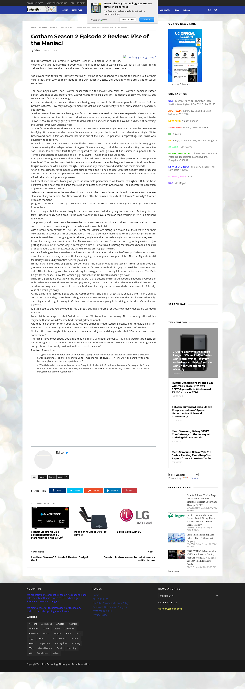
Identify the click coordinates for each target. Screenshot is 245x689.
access (32, 643)
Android (73, 623)
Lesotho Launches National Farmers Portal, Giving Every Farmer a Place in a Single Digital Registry (201, 520)
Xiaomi (62, 638)
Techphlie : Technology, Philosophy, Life (55, 664)
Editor (60, 452)
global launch (45, 648)
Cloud (57, 628)
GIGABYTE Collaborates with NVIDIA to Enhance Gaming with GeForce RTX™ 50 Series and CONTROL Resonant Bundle (201, 558)
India (186, 10)
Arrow (46, 628)
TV (71, 27)
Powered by (95, 20)
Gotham (43, 27)
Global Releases (35, 3)
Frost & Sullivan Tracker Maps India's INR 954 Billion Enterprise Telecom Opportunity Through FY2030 (202, 500)
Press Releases (78, 3)
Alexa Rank (47, 623)
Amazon (60, 623)
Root (41, 638)
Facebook (33, 633)
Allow (147, 19)
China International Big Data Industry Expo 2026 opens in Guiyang (200, 537)
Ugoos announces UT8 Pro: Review (90, 533)
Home (65, 10)
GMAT (46, 633)
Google (57, 633)
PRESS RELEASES (101, 599)
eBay (31, 648)
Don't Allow (128, 19)
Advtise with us (83, 664)
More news (173, 571)
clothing (76, 643)
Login (31, 638)
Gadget (164, 10)
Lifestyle (77, 10)
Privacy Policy (99, 614)
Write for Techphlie (57, 3)
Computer (69, 628)
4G (176, 10)
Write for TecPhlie (102, 610)
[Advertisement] (193, 246)
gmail (59, 648)
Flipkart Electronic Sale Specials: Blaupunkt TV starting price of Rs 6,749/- (47, 534)
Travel (51, 638)
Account (33, 623)
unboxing (71, 648)
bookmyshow (60, 643)
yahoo (56, 653)
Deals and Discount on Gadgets (109, 607)
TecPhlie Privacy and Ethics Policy (110, 603)
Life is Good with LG (129, 531)
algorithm (45, 643)
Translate (193, 478)
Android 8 (33, 628)
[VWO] (103, 20)
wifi (30, 653)
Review (53, 27)
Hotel (68, 633)
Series (64, 27)
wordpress (42, 653)
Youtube (74, 638)
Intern (78, 633)
